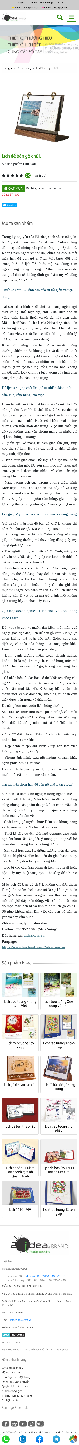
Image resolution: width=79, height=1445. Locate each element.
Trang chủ (21, 2)
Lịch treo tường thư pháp (58, 1128)
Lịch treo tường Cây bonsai (20, 1045)
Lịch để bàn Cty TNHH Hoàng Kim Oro (59, 1169)
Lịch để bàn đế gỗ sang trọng (58, 1086)
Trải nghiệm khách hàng (17, 1395)
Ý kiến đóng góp (12, 1391)
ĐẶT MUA (15, 188)
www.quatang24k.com (27, 7)
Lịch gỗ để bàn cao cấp (20, 1084)
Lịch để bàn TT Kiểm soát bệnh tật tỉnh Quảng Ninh (20, 1171)
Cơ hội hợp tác (11, 1400)
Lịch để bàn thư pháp (20, 1126)
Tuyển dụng (46, 2)
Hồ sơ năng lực (11, 1372)
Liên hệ (59, 2)
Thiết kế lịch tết (47, 68)
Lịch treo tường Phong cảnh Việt (20, 1003)
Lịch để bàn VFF (20, 1209)
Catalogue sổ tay (12, 1367)
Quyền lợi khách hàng (15, 1386)
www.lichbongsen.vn (55, 7)
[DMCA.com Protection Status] (13, 1334)
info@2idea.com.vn (20, 1319)
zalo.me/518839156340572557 (44, 1276)
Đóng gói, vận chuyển (15, 1381)
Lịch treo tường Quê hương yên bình (58, 1003)
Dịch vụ (26, 68)
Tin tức (33, 2)
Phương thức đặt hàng (16, 1377)
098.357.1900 (11, 194)
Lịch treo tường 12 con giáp (59, 1045)
